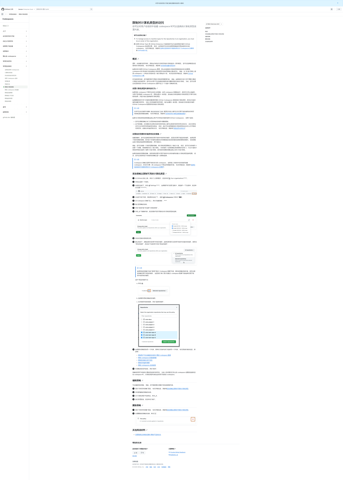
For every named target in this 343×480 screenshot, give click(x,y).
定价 (158, 467)
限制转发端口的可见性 (145, 360)
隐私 (151, 467)
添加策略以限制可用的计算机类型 (148, 173)
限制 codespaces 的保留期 (147, 365)
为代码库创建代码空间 (168, 65)
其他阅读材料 (138, 430)
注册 (339, 9)
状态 (155, 467)
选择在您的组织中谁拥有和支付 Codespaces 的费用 (177, 48)
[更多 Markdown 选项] (221, 24)
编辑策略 (136, 380)
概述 (134, 59)
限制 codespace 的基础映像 (147, 358)
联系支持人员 (174, 455)
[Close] (337, 3)
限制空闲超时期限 (144, 363)
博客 (169, 467)
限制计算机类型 (23, 14)
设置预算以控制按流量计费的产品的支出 (148, 434)
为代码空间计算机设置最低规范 (175, 113)
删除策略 (136, 405)
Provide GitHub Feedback (177, 452)
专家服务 (163, 467)
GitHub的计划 (142, 50)
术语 (147, 467)
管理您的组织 (13, 14)
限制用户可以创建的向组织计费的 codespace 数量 (154, 355)
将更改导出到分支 (179, 128)
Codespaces (8, 19)
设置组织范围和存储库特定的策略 (145, 134)
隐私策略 (134, 456)
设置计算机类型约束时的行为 (144, 88)
